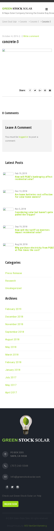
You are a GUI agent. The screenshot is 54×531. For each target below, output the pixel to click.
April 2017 (11, 392)
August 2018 (12, 339)
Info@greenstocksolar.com (25, 477)
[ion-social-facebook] (7, 487)
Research (10, 281)
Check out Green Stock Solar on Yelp (21, 495)
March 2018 (11, 355)
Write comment (31, 36)
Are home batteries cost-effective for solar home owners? (34, 195)
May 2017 (10, 385)
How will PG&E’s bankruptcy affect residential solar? (33, 178)
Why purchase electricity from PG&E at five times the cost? (34, 248)
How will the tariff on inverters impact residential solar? (32, 231)
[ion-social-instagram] (18, 487)
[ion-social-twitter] (12, 487)
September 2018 (14, 332)
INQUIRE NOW (10, 504)
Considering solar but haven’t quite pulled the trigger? (34, 213)
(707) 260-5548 (19, 466)
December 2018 (14, 317)
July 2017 (10, 377)
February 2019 (13, 309)
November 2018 (14, 324)
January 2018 (12, 370)
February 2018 (13, 362)
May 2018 (10, 347)
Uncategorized (13, 288)
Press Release (13, 273)
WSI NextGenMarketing (35, 525)
